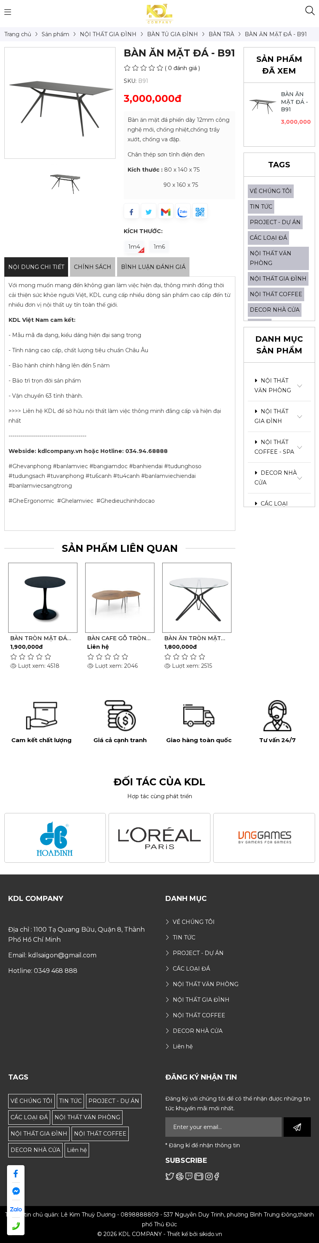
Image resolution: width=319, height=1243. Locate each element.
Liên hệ (77, 1149)
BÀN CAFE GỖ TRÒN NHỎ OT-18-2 (82, 638)
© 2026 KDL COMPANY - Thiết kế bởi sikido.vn (159, 1234)
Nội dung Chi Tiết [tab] (36, 266)
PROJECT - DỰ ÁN (275, 222)
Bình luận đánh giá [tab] (153, 266)
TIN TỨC (261, 206)
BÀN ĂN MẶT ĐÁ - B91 (294, 102)
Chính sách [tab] (92, 266)
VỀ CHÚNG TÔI (271, 191)
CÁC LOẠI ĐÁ (268, 237)
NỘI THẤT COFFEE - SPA (274, 447)
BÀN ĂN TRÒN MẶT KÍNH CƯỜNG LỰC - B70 (158, 638)
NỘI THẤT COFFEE (276, 294)
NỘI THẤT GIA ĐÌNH (278, 278)
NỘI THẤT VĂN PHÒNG (272, 385)
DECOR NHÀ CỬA (275, 309)
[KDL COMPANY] (159, 13)
